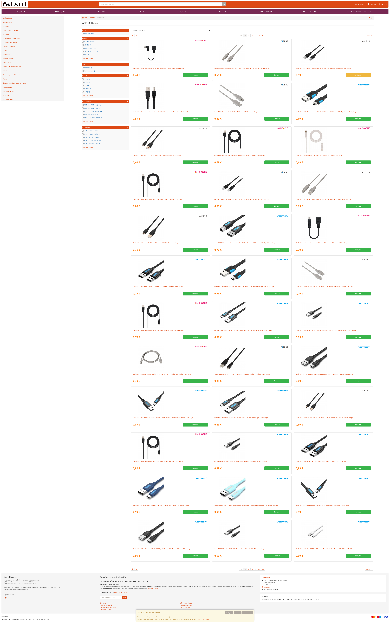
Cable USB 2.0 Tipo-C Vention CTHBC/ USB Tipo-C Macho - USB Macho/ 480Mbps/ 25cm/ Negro (325, 374)
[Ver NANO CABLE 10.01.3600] (170, 53)
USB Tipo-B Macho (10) (92, 114)
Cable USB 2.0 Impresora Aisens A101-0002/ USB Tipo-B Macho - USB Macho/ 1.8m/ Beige (324, 199)
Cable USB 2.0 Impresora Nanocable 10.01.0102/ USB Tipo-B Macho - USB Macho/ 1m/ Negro (162, 112)
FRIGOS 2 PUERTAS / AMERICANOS (360, 12)
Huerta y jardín (8, 99)
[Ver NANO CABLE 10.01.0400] (251, 140)
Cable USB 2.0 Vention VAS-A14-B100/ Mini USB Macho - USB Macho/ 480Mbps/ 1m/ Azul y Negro (244, 287)
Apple (5, 79)
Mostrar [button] (368, 35)
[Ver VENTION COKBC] (251, 315)
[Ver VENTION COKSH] (251, 490)
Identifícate (360, 4)
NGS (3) (86, 54)
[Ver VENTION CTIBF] (251, 533)
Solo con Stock (89, 34)
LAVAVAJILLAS (181, 12)
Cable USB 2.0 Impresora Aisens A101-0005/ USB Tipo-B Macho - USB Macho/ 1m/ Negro (323, 68)
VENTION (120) (89, 42)
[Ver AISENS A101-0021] (251, 96)
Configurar (229, 613)
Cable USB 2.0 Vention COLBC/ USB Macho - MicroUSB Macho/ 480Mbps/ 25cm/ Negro (241, 418)
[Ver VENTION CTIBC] (333, 315)
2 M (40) (87, 82)
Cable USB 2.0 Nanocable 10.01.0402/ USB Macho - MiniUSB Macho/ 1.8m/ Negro (158, 461)
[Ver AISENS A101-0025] (333, 402)
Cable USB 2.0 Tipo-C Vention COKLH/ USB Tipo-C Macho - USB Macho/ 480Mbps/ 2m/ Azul (161, 505)
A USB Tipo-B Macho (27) (92, 140)
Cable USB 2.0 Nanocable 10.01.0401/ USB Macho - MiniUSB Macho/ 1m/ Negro (157, 199)
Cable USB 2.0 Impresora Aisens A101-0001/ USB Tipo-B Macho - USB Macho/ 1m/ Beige (241, 68)
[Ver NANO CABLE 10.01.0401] (170, 184)
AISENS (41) (88, 45)
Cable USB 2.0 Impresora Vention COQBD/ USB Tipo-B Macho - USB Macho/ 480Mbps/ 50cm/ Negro (245, 243)
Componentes (7, 22)
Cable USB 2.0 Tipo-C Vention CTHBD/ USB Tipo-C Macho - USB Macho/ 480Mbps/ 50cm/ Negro (162, 549)
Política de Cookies (204, 619)
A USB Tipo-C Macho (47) (92, 134)
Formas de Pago (185, 607)
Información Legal (186, 603)
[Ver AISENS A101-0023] (170, 140)
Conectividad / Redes (10, 42)
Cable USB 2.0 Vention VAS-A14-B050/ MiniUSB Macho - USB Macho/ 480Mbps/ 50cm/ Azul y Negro (326, 112)
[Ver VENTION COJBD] (333, 446)
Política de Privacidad (153, 588)
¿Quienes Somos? (106, 609)
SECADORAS (140, 12)
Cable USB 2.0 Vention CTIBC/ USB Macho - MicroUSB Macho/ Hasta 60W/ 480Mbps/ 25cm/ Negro (326, 330)
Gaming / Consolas (9, 46)
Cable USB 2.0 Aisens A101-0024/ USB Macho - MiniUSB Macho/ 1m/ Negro (156, 243)
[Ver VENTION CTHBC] (333, 359)
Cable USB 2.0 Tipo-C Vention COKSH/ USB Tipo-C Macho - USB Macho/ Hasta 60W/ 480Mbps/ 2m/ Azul (246, 505)
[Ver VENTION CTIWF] (333, 533)
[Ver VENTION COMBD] (333, 490)
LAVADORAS (100, 12)
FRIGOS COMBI (266, 12)
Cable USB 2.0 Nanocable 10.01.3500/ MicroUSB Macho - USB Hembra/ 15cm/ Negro (322, 243)
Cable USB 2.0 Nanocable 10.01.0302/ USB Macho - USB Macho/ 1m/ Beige (319, 155)
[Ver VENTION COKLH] (170, 490)
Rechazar (237, 613)
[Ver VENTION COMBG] (170, 402)
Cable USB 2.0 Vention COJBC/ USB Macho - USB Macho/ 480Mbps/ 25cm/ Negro (158, 287)
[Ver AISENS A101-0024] (170, 228)
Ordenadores (7, 18)
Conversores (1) (89, 71)
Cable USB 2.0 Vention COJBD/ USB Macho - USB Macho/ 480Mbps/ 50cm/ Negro (321, 461)
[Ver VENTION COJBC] (170, 271)
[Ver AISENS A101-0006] (251, 184)
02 (248, 35)
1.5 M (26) (87, 85)
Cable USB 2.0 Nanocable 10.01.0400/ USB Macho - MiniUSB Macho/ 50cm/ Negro (239, 155)
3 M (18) (87, 92)
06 (259, 35)
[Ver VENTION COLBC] (251, 402)
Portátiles (6, 26)
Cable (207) (88, 68)
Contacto (372, 4)
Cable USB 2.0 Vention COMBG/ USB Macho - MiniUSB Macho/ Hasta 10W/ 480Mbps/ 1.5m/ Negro (163, 418)
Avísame (358, 75)
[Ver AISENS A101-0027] (251, 359)
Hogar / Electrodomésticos (12, 67)
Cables (5, 50)
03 (252, 35)
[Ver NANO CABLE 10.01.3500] (333, 228)
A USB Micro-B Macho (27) (93, 137)
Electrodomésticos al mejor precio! (14, 83)
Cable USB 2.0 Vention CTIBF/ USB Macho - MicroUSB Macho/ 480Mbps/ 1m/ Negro (239, 549)
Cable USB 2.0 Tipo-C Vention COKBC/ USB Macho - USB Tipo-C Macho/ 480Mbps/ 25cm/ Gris (243, 330)
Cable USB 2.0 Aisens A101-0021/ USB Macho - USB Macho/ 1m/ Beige (236, 112)
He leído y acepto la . (114, 592)
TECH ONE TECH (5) (91, 51)
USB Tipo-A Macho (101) (92, 105)
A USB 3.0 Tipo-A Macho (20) (93, 143)
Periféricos (6, 55)
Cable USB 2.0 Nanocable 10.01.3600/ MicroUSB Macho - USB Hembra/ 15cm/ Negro (159, 68)
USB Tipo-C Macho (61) (92, 108)
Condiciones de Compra (108, 607)
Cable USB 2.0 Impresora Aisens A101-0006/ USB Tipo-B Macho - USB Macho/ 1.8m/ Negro (242, 199)
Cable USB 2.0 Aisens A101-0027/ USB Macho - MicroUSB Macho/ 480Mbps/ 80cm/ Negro (242, 374)
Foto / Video (7, 63)
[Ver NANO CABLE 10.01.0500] (170, 315)
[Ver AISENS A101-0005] (333, 53)
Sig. (263, 35)
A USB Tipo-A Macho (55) (92, 131)
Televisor (6, 34)
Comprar (195, 75)
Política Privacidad (106, 605)
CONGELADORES (223, 12)
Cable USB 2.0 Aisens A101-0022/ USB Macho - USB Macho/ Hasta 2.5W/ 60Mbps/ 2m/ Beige (324, 287)
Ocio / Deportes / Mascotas (12, 75)
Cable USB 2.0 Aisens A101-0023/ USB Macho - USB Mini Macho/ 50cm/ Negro (157, 155)
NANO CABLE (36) (90, 48)
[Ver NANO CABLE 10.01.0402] (170, 446)
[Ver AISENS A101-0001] (251, 53)
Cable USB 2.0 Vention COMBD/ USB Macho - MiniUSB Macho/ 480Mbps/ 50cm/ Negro (322, 505)
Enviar (124, 597)
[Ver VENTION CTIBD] (251, 446)
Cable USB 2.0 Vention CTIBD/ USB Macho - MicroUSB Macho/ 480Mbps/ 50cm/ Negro (240, 461)
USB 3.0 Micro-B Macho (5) (93, 118)
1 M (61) (87, 79)
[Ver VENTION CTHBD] (170, 533)
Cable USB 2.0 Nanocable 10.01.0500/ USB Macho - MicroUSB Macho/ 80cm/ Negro (158, 330)
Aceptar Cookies (247, 613)
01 (245, 35)
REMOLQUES (60, 12)
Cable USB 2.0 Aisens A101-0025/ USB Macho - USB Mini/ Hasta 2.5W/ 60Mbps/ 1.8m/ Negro (324, 418)
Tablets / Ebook (8, 59)
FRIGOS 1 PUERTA (309, 12)
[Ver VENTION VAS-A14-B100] (251, 271)
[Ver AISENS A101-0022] (333, 271)
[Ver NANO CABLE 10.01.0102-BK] (170, 96)
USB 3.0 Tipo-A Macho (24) (93, 111)
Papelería (6, 71)
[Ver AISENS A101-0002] (333, 184)
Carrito (383, 4)
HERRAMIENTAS (8, 91)
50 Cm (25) (88, 89)
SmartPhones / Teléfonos (11, 30)
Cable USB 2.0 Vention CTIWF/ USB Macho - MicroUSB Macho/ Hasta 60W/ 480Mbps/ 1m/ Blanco (325, 549)
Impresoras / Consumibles (11, 38)
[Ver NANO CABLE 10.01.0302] (333, 140)
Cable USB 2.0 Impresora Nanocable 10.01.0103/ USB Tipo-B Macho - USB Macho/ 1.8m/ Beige (162, 374)
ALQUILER (21, 12)
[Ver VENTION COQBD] (251, 228)
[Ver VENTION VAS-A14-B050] (333, 96)
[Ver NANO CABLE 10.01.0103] (170, 359)
